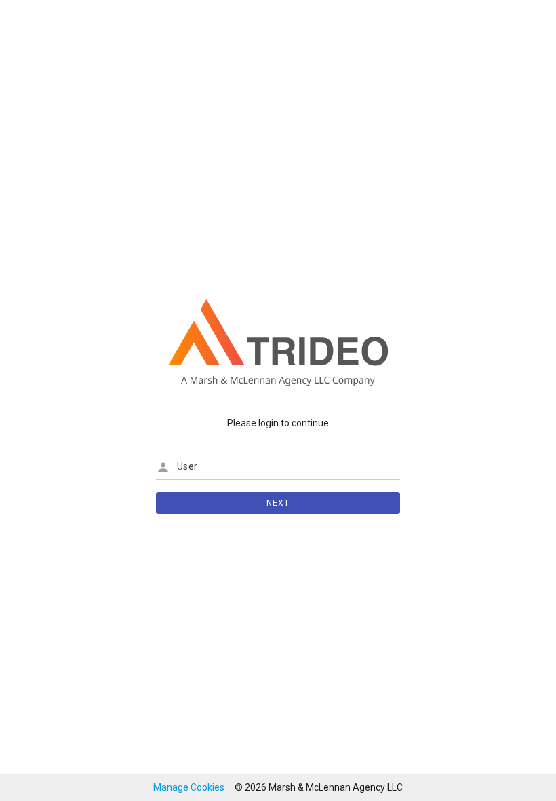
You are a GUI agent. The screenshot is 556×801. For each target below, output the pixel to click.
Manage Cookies (188, 787)
